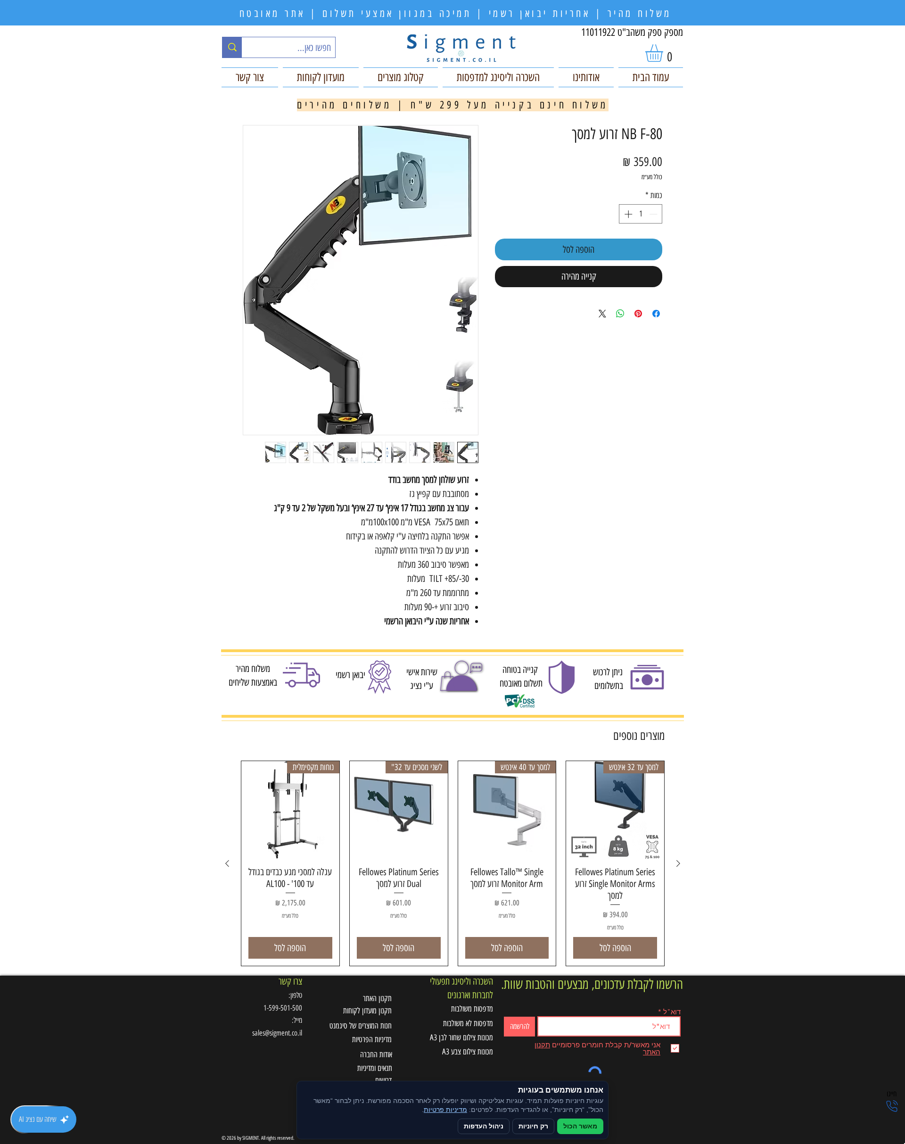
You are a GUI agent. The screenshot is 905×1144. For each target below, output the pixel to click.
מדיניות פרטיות (445, 1109)
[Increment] (627, 214)
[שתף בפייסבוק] (656, 313)
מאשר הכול (580, 1126)
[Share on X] (602, 313)
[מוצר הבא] (227, 863)
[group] (453, 863)
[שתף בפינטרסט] (638, 313)
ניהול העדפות (483, 1126)
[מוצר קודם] (678, 863)
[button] (664, 53)
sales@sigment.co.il (277, 1032)
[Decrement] (654, 214)
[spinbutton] (640, 214)
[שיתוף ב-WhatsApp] (620, 313)
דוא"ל (672, 1011)
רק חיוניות (533, 1126)
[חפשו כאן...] (232, 47)
